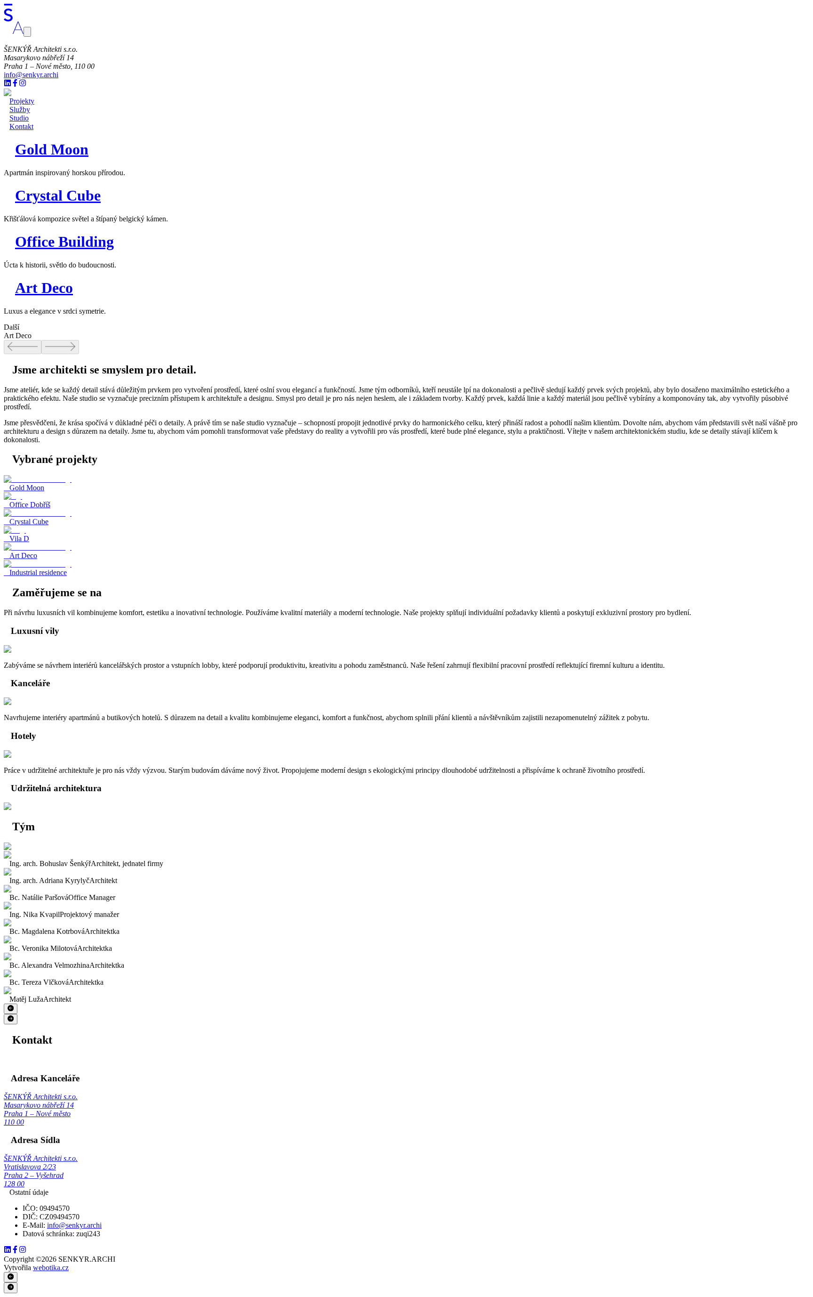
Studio (19, 118)
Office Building (64, 241)
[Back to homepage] (14, 31)
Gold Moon (51, 149)
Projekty (21, 101)
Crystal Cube (58, 195)
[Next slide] (60, 347)
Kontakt (21, 126)
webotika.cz (51, 1268)
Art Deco (44, 287)
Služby (19, 109)
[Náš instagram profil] (22, 84)
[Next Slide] (10, 1019)
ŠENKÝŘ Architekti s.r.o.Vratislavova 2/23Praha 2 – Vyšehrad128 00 (41, 1171)
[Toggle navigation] (27, 32)
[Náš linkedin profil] (7, 84)
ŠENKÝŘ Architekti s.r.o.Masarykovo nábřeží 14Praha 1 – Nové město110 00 (41, 1109)
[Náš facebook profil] (15, 84)
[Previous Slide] (10, 1009)
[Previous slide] (22, 347)
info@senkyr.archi (31, 75)
